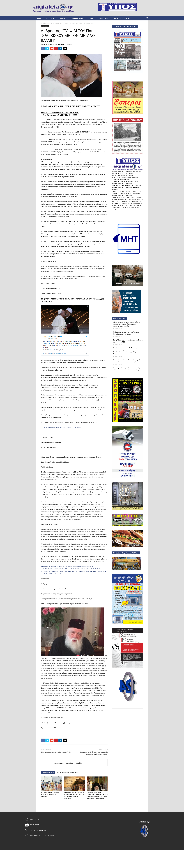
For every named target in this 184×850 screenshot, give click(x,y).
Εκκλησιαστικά (50, 23)
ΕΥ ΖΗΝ (90, 18)
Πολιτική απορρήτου (122, 18)
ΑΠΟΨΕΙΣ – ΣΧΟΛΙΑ (103, 18)
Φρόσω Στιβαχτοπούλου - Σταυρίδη (53, 44)
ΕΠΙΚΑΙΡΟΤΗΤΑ (51, 18)
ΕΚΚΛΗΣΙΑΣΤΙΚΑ (77, 18)
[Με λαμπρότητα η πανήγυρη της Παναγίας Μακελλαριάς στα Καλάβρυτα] (51, 783)
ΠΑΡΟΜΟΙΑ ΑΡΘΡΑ (48, 772)
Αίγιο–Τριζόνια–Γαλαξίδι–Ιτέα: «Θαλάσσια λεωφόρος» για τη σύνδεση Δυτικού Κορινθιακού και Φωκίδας (126, 324)
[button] (147, 18)
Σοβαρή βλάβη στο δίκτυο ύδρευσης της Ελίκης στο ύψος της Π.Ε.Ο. (128, 341)
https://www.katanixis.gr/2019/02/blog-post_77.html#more (63, 427)
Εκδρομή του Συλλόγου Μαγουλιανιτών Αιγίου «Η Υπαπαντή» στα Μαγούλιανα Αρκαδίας (127, 369)
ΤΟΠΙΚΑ (38, 18)
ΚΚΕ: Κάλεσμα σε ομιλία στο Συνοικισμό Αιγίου (56, 752)
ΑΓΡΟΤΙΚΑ (63, 18)
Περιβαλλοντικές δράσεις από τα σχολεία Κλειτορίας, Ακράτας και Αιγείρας (94, 753)
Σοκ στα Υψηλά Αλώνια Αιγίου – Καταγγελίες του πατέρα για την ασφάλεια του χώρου (127, 361)
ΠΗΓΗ (43, 427)
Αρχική (43, 23)
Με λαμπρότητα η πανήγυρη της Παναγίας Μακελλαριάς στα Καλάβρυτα (50, 794)
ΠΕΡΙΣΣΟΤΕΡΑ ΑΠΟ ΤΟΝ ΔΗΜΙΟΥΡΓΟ (67, 772)
